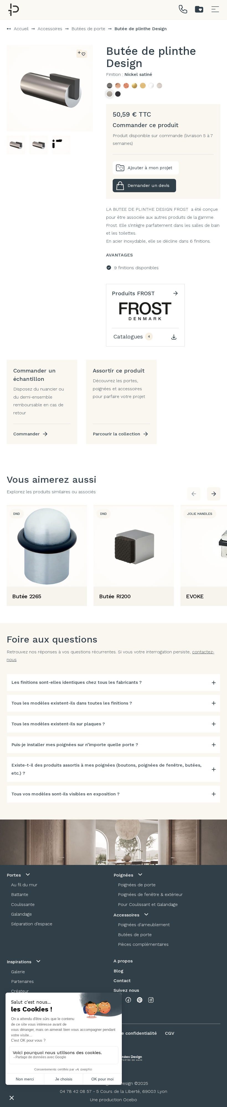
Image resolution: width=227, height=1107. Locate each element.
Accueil (21, 28)
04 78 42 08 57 (76, 1091)
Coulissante (23, 904)
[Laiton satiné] (142, 85)
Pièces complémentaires (143, 944)
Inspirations (20, 961)
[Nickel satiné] (109, 93)
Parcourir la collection (116, 433)
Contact (122, 980)
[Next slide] (213, 493)
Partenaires (22, 981)
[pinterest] (139, 1001)
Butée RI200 (115, 596)
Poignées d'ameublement (144, 924)
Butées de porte (88, 28)
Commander (26, 433)
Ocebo (130, 1099)
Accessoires (50, 28)
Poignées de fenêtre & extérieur (150, 894)
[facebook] (128, 1001)
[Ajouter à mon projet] (81, 54)
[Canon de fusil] (109, 85)
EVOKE (195, 596)
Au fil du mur (24, 884)
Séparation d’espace (31, 923)
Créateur (20, 991)
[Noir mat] (118, 93)
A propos (123, 961)
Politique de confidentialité (127, 1033)
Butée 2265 (26, 596)
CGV (169, 1033)
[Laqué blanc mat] (151, 85)
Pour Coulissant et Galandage (148, 904)
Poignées (124, 875)
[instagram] (151, 1001)
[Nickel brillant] (159, 85)
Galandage (21, 914)
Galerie (18, 971)
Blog (118, 971)
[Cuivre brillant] (118, 85)
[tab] (113, 682)
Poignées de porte (137, 884)
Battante (19, 894)
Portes (14, 875)
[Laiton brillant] (134, 85)
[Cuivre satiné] (126, 85)
